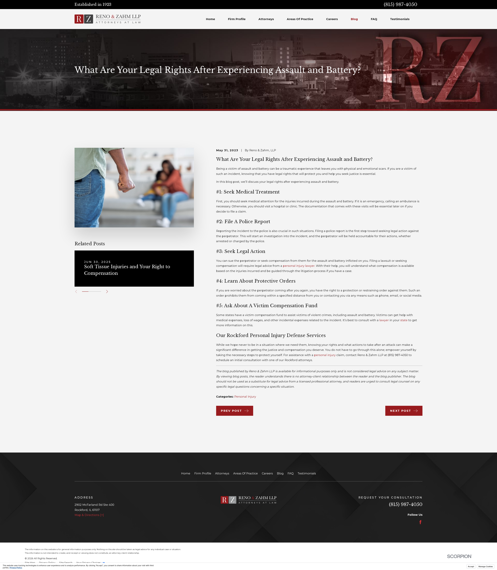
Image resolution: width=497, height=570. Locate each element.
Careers (267, 473)
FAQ (290, 473)
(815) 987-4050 (400, 4)
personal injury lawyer (299, 266)
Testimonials (307, 473)
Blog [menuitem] (354, 19)
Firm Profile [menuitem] (237, 19)
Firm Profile (202, 473)
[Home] (108, 19)
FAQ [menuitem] (374, 19)
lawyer (384, 320)
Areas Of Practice (245, 473)
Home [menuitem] (210, 19)
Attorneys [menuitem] (266, 19)
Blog (280, 473)
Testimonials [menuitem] (400, 19)
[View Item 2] (91, 291)
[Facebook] (420, 522)
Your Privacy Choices (88, 562)
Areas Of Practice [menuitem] (300, 19)
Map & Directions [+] (89, 515)
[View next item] (107, 291)
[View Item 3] (98, 291)
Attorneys (222, 473)
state (404, 320)
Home (185, 473)
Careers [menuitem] (332, 19)
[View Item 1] (85, 291)
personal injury (325, 355)
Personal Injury (245, 396)
